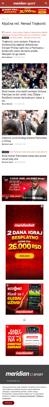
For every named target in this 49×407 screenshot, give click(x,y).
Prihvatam (8, 403)
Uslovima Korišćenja (27, 396)
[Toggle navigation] (3, 3)
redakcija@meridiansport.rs (31, 381)
